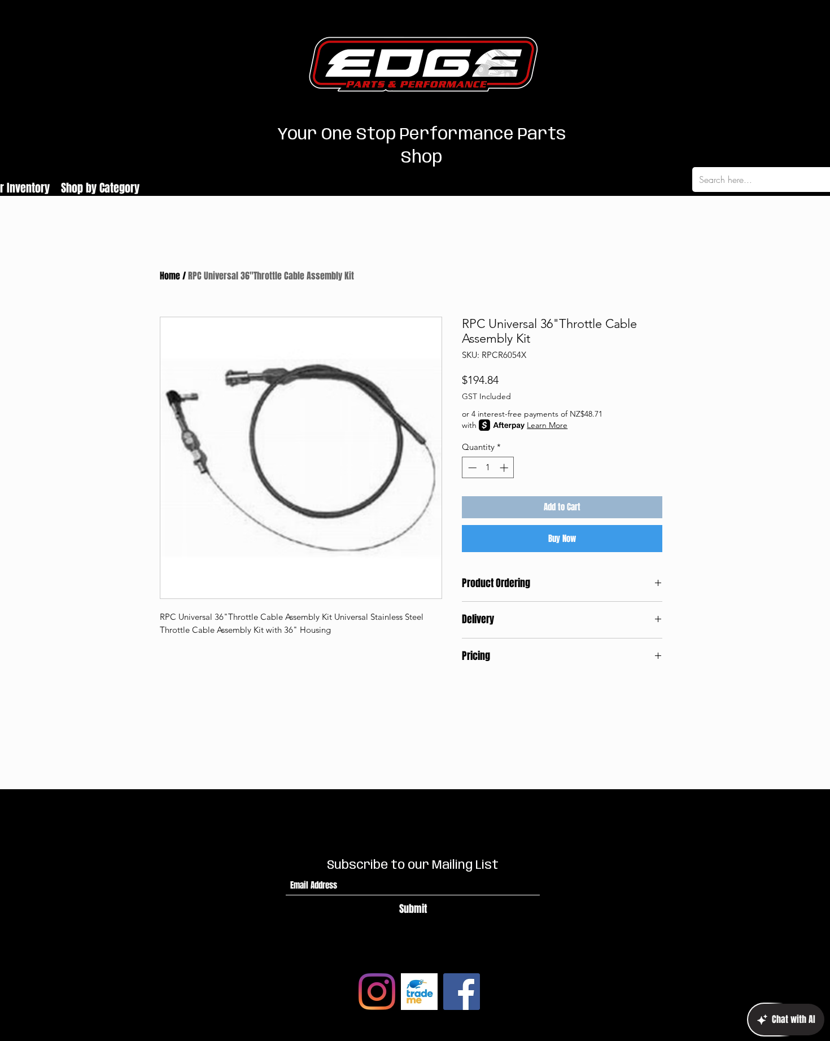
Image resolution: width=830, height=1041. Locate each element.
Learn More (547, 425)
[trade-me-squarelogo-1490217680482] (419, 991)
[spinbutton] (488, 467)
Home (170, 275)
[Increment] (505, 467)
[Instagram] (377, 991)
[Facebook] (461, 991)
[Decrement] (471, 467)
